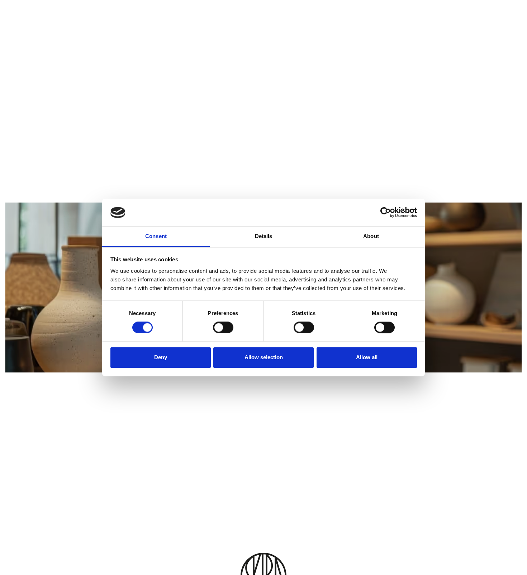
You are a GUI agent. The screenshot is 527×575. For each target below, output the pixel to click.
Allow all (367, 357)
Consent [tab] (156, 236)
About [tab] (371, 236)
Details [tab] (263, 236)
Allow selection (263, 357)
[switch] (223, 327)
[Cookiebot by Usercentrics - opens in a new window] (385, 212)
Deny (160, 357)
